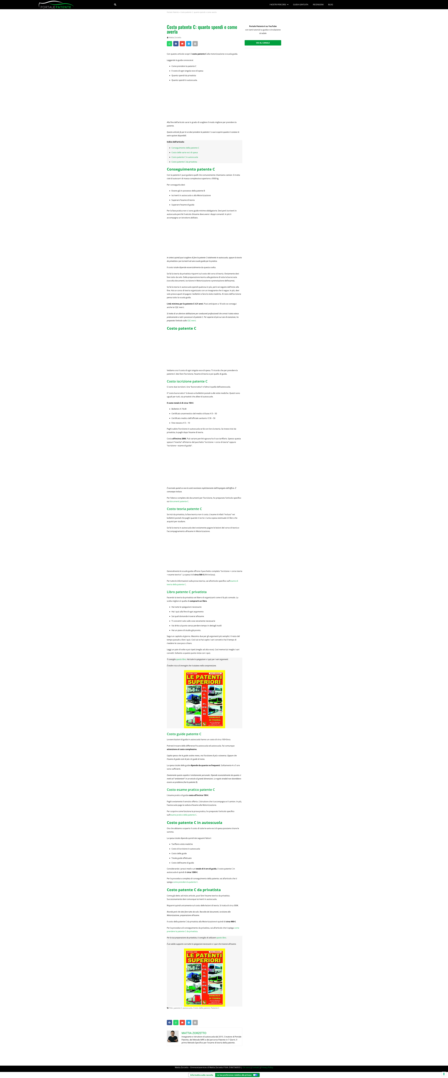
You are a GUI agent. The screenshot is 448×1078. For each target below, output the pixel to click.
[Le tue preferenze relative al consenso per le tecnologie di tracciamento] (444, 1074)
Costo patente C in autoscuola (185, 157)
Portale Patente (173, 12)
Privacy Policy (267, 1067)
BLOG (330, 4)
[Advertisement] (204, 100)
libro (224, 937)
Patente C (215, 1008)
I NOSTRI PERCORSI (278, 4)
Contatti (255, 1067)
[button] (115, 5)
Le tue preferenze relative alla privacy (234, 1075)
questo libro (181, 659)
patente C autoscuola (183, 1008)
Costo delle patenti (201, 1008)
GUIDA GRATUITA (300, 4)
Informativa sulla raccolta (201, 1075)
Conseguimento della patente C (185, 148)
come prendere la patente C (185, 882)
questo (219, 937)
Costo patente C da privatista (184, 162)
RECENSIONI (318, 4)
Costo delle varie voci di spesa (185, 152)
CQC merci (191, 320)
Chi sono (246, 1067)
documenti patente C (179, 501)
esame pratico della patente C (183, 815)
